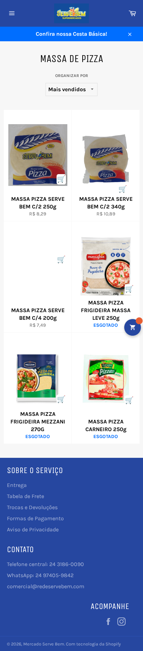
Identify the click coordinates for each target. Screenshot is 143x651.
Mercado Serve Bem (43, 643)
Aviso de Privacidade (33, 529)
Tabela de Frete (25, 496)
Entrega (17, 485)
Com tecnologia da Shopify (93, 643)
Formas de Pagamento (35, 518)
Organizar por (71, 75)
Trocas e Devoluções (32, 507)
